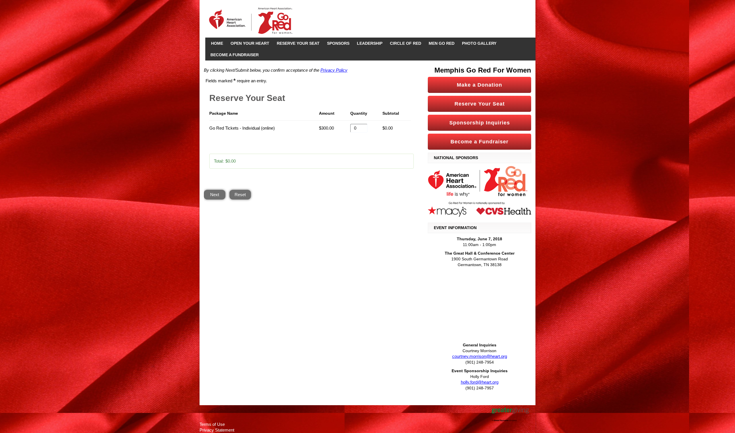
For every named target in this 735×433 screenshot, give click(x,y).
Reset (240, 194)
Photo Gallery (479, 43)
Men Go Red (441, 43)
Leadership (369, 43)
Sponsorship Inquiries (479, 123)
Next (214, 194)
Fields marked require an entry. (236, 81)
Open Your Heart (250, 43)
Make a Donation (479, 85)
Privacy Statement (217, 430)
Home (217, 43)
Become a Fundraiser (234, 54)
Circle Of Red (405, 43)
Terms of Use (212, 424)
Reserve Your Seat (298, 43)
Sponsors (338, 43)
